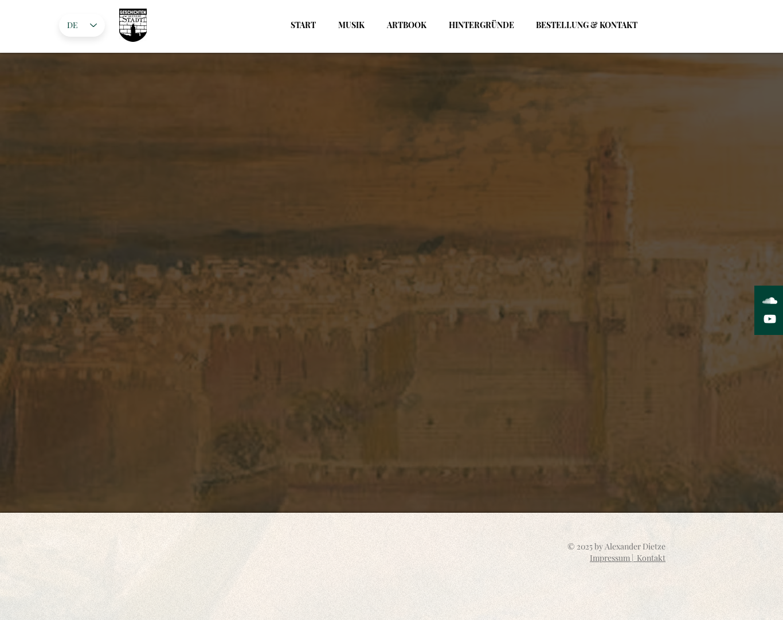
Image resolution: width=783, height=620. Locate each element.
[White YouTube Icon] (769, 318)
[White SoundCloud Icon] (769, 300)
